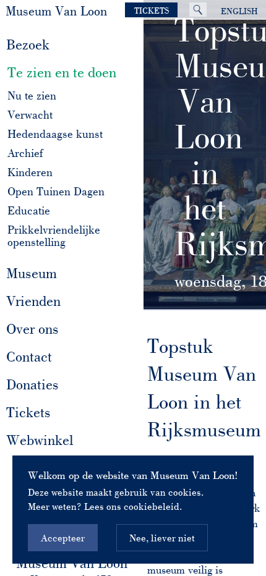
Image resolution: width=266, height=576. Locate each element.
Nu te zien (31, 96)
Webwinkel (40, 440)
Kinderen (30, 172)
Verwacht (30, 115)
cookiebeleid (151, 506)
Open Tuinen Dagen (56, 191)
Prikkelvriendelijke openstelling (53, 236)
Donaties (32, 384)
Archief (25, 153)
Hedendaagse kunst (55, 134)
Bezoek (31, 44)
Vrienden (33, 301)
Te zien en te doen (65, 72)
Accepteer (63, 538)
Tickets (151, 10)
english (239, 11)
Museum (35, 273)
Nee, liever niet (162, 538)
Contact (32, 356)
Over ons (36, 329)
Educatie (28, 211)
